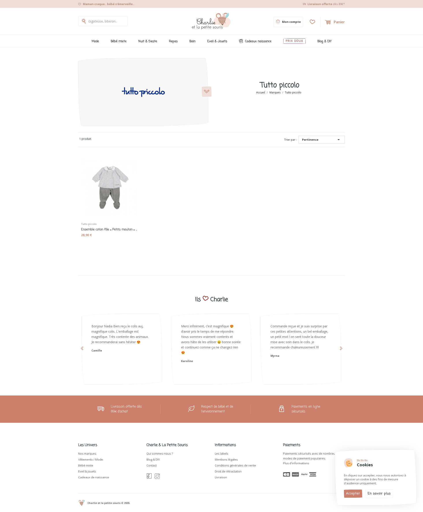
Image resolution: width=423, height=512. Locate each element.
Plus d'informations (296, 463)
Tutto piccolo (89, 224)
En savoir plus (379, 493)
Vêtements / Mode (90, 459)
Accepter (353, 493)
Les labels (221, 454)
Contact (152, 465)
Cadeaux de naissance (93, 477)
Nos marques (87, 454)
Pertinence (321, 139)
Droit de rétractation (228, 471)
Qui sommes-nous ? (160, 454)
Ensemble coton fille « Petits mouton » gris (109, 230)
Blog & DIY (153, 459)
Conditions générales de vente (235, 465)
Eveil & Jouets (87, 471)
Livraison (221, 477)
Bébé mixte (85, 465)
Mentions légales (226, 459)
